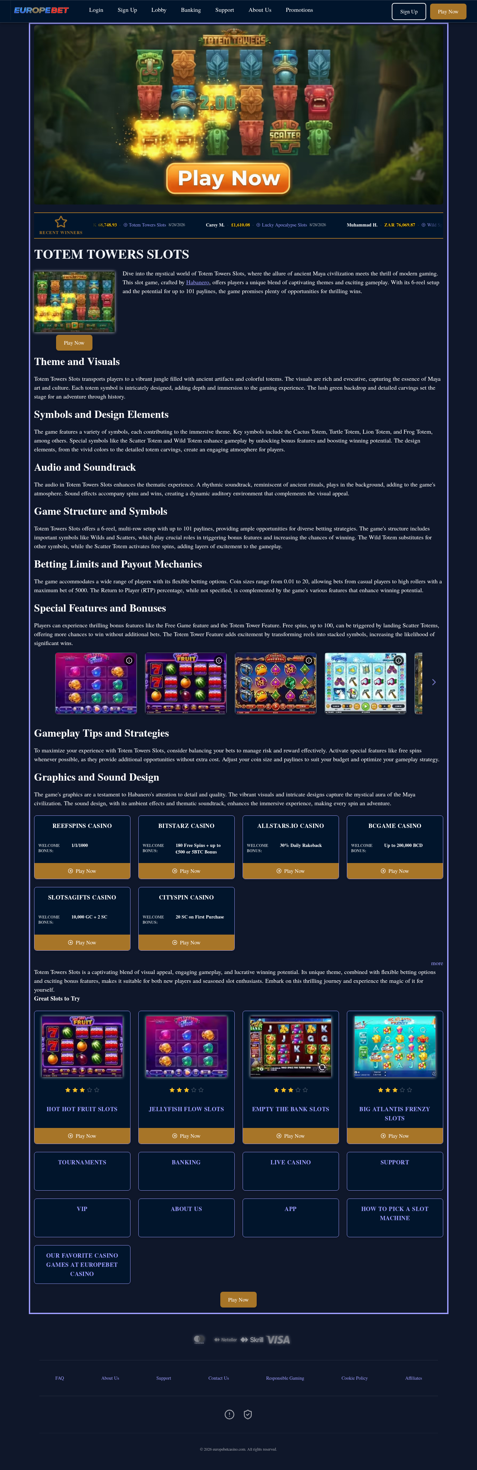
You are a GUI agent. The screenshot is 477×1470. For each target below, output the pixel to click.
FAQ (59, 1378)
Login (96, 9)
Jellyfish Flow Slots (186, 1109)
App (290, 1208)
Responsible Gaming (285, 1378)
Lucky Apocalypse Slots (258, 225)
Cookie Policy (355, 1378)
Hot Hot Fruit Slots (82, 1109)
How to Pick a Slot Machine (394, 1213)
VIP (82, 1208)
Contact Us (219, 1378)
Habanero (197, 282)
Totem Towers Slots (121, 225)
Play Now (448, 11)
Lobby (159, 9)
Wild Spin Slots (415, 225)
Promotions (299, 9)
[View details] (129, 660)
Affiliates (413, 1378)
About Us (259, 9)
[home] (43, 17)
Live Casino (290, 1162)
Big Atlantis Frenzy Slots (394, 1113)
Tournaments (82, 1162)
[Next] (434, 683)
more (437, 963)
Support (224, 9)
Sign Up (127, 9)
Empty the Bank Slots (290, 1109)
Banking (191, 9)
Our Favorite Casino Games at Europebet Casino (82, 1264)
